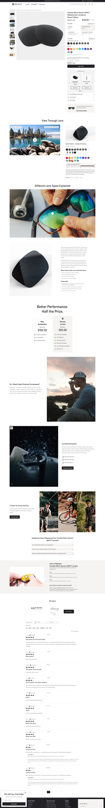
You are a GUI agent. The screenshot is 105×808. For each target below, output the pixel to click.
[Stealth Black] (68, 43)
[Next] (92, 82)
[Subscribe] (100, 806)
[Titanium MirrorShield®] (68, 52)
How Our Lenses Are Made (51, 804)
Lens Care (67, 804)
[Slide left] (12, 10)
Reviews (29, 806)
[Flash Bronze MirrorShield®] (71, 52)
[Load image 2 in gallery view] (12, 19)
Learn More (86, 57)
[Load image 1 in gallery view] (12, 13)
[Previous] (69, 82)
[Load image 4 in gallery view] (12, 31)
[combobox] (78, 4)
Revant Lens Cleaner (86, 81)
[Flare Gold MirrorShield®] (77, 49)
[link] (88, 20)
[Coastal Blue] (77, 43)
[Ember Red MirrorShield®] (72, 161)
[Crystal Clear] (88, 149)
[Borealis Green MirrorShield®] (75, 161)
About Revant (30, 802)
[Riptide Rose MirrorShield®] (78, 161)
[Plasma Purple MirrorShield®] (88, 49)
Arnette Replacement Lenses (28, 10)
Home (11, 10)
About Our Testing (67, 468)
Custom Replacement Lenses (59, 587)
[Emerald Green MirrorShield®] (80, 49)
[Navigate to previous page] (44, 792)
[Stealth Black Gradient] (80, 43)
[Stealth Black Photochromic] (67, 152)
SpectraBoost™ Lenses (50, 802)
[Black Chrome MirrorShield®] (91, 49)
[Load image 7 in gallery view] (12, 48)
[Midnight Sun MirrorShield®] (68, 49)
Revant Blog (30, 804)
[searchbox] (30, 622)
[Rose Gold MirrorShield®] (74, 49)
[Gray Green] (74, 43)
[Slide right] (12, 61)
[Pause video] (49, 419)
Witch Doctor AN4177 (37, 10)
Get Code (14, 804)
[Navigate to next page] (60, 792)
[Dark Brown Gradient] (82, 43)
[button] (27, 4)
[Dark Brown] (71, 43)
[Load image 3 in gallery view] (12, 25)
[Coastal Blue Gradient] (88, 43)
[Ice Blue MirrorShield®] (82, 49)
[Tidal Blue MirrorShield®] (85, 49)
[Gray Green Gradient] (85, 43)
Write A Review (69, 611)
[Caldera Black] (75, 152)
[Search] (85, 4)
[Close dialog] (25, 793)
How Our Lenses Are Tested (51, 806)
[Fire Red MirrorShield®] (71, 49)
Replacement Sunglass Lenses (17, 10)
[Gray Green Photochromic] (70, 152)
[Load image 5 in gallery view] (12, 36)
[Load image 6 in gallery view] (12, 42)
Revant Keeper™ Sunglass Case (75, 82)
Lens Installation (68, 806)
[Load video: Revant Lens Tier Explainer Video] (52, 213)
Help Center (67, 802)
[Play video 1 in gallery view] (12, 54)
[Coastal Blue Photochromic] (72, 152)
